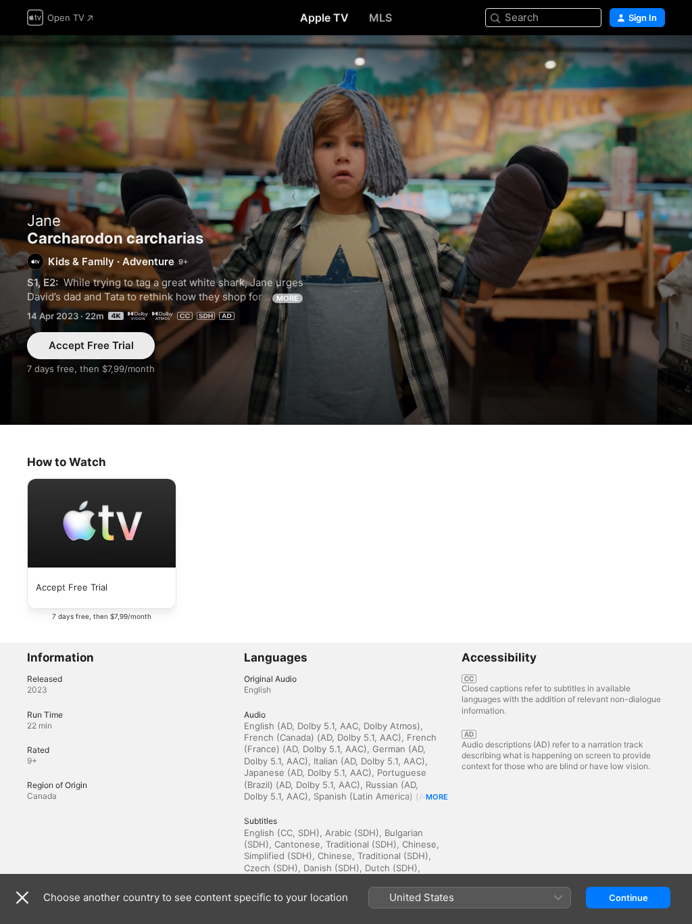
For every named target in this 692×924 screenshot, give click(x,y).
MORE (287, 298)
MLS (380, 17)
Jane (44, 220)
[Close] (22, 898)
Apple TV (324, 17)
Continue (628, 897)
